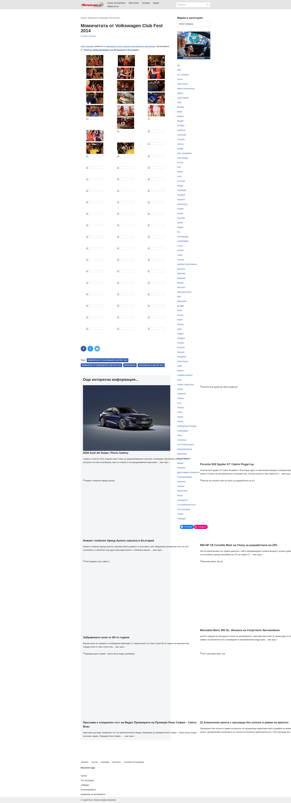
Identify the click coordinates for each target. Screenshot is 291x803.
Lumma (180, 260)
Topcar (180, 417)
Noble (180, 320)
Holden (180, 209)
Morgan (180, 306)
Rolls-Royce (182, 361)
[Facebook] (83, 348)
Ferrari (180, 162)
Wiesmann (182, 454)
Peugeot (181, 338)
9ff (178, 65)
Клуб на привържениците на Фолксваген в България (111, 50)
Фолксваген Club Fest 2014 (151, 365)
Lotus (179, 255)
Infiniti (180, 223)
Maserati (181, 273)
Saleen (180, 370)
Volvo (179, 435)
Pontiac (180, 343)
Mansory (181, 269)
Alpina (180, 93)
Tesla (179, 412)
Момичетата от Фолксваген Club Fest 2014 (101, 365)
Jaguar (180, 227)
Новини (180, 486)
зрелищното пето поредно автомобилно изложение (130, 46)
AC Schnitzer (183, 75)
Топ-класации (183, 509)
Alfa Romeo (182, 84)
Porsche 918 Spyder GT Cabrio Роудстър (227, 464)
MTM (179, 310)
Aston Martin (183, 98)
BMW (179, 112)
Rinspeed (181, 357)
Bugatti (180, 121)
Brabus (180, 116)
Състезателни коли (186, 505)
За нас (95, 762)
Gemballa (181, 190)
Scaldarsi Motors (184, 375)
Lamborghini (182, 241)
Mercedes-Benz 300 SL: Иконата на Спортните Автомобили (240, 630)
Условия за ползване (134, 762)
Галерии (146, 3)
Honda (180, 213)
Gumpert (181, 195)
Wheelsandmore (184, 449)
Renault (180, 352)
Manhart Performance (187, 264)
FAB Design (182, 158)
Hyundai (181, 218)
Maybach (181, 278)
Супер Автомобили (116, 3)
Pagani (180, 333)
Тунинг (180, 514)
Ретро (180, 495)
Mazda (180, 283)
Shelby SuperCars (185, 384)
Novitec (180, 324)
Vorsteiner (181, 440)
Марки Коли (113, 6)
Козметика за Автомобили (93, 794)
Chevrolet (181, 135)
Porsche (181, 347)
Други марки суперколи (188, 472)
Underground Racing (186, 426)
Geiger (180, 186)
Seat (179, 380)
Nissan (180, 315)
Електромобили (184, 477)
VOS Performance (185, 444)
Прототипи (134, 3)
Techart (180, 408)
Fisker (180, 172)
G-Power (181, 181)
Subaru (180, 398)
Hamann (181, 199)
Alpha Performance (186, 88)
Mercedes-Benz (184, 292)
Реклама (105, 762)
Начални (92, 36)
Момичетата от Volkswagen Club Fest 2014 (107, 360)
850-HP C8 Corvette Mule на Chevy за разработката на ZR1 (238, 545)
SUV (179, 403)
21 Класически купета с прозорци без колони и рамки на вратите (244, 722)
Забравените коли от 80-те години (106, 637)
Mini (179, 296)
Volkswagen (182, 431)
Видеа (156, 3)
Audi (179, 102)
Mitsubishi (181, 301)
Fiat (179, 167)
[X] (90, 348)
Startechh (181, 394)
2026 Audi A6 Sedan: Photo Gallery (105, 452)
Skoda (180, 389)
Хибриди (181, 518)
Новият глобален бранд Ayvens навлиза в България (118, 540)
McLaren (181, 287)
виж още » (165, 462)
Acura (180, 79)
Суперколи (182, 500)
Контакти (116, 762)
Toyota (180, 421)
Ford (179, 176)
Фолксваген (129, 365)
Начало (83, 18)
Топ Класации (87, 780)
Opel (179, 329)
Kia (178, 232)
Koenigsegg (182, 236)
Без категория (184, 458)
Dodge (180, 149)
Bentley (180, 107)
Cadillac (180, 125)
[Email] (97, 348)
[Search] (207, 4)
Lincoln (180, 250)
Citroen (180, 144)
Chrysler (181, 139)
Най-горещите (87, 46)
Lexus (180, 246)
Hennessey (182, 204)
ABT (179, 70)
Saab (179, 366)
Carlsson (181, 130)
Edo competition (184, 153)
